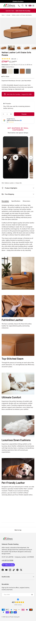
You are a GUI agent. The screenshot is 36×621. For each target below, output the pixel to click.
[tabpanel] (18, 227)
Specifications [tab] (15, 201)
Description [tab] (5, 201)
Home (3, 15)
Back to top (18, 530)
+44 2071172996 (7, 560)
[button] (26, 5)
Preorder (8, 103)
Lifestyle (8, 15)
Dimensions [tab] (26, 201)
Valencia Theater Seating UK (12, 616)
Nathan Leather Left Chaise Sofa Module (22, 15)
